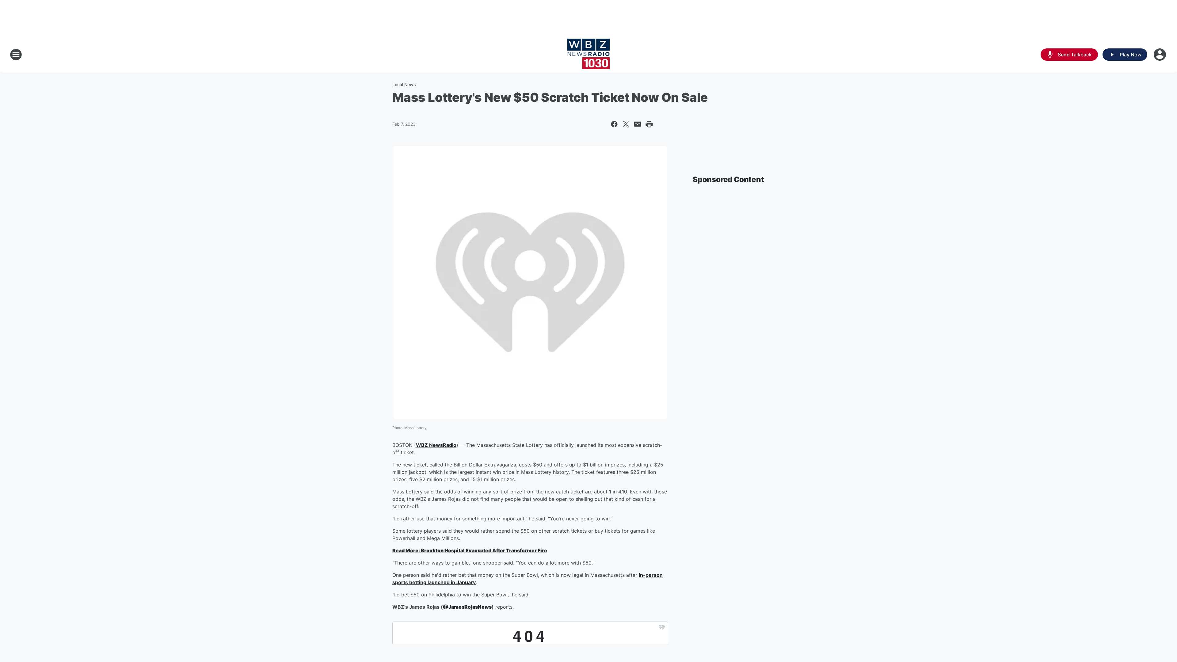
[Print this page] (649, 124)
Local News (404, 84)
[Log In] (1160, 54)
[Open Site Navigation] (16, 54)
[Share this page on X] (626, 124)
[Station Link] (588, 54)
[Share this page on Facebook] (614, 124)
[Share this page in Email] (637, 124)
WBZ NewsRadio (436, 445)
